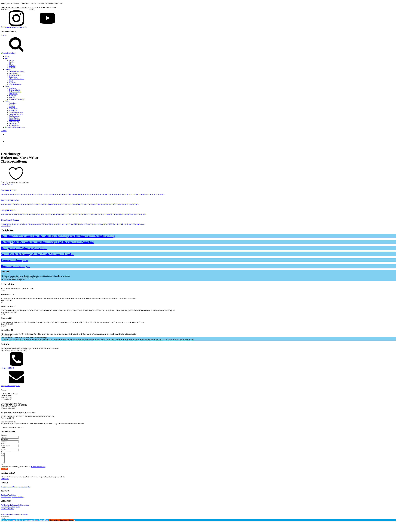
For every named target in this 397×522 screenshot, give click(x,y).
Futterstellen (13, 77)
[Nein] (74, 520)
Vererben (12, 97)
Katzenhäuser (13, 73)
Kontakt (3, 35)
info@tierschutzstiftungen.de (10, 386)
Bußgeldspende (14, 118)
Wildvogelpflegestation (16, 79)
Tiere (6, 58)
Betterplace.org (14, 122)
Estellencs (12, 82)
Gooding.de (13, 123)
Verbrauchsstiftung (15, 92)
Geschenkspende (14, 116)
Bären (11, 64)
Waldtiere (12, 68)
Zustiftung (12, 88)
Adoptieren (12, 103)
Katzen (11, 60)
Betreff (3, 448)
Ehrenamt (10, 487)
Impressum (24, 514)
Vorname (4, 435)
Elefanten (12, 66)
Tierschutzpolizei (14, 75)
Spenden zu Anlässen (16, 112)
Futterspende (13, 108)
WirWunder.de (14, 125)
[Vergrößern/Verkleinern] (1, 516)
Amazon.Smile (25, 487)
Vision (7, 56)
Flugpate (12, 107)
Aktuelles (16, 27)
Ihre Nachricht (5, 452)
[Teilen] (6, 516)
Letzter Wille (13, 94)
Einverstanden (54, 520)
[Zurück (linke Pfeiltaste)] (1, 518)
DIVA (11, 81)
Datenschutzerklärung (38, 467)
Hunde (11, 62)
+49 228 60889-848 (7, 368)
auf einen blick (5, 226)
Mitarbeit (10, 27)
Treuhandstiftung (14, 90)
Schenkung (12, 95)
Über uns (4, 27)
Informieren (23, 27)
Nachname (4, 439)
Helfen (7, 101)
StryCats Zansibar (15, 84)
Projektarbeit (13, 110)
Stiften (7, 86)
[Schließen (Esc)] (8, 516)
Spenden (4, 131)
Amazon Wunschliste (16, 114)
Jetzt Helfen (5, 479)
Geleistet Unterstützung (16, 71)
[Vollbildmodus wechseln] (4, 516)
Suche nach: (5, 9)
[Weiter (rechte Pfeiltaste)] (4, 518)
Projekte (7, 69)
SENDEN (4, 469)
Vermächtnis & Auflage (16, 99)
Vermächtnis (12, 495)
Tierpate (11, 105)
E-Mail (3, 443)
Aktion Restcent (14, 120)
